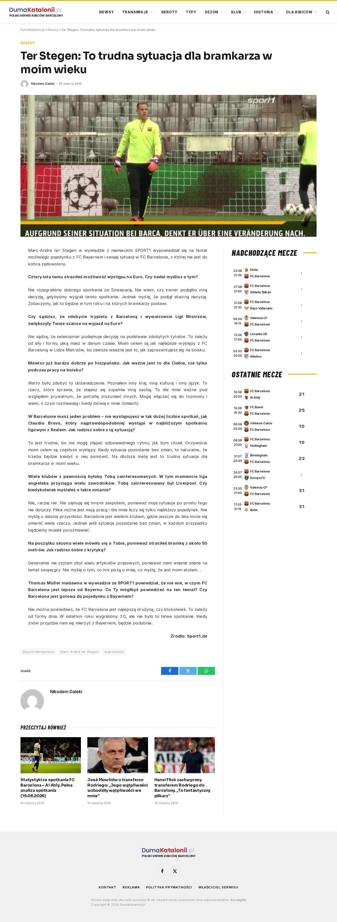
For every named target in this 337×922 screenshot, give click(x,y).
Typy (191, 12)
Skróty (169, 12)
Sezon (211, 12)
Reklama (131, 887)
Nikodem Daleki (43, 84)
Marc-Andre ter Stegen (79, 652)
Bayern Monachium (38, 652)
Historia (263, 12)
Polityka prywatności (169, 887)
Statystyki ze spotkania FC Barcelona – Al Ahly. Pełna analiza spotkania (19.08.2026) (47, 787)
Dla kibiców (299, 12)
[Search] (327, 12)
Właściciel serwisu (218, 887)
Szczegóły (238, 900)
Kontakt (107, 887)
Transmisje (135, 12)
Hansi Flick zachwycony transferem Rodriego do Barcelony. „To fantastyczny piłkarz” (182, 787)
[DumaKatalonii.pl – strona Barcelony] (36, 12)
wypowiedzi (114, 652)
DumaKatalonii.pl (32, 30)
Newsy (106, 12)
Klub (236, 12)
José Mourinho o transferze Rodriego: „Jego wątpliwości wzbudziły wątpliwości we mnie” (117, 787)
